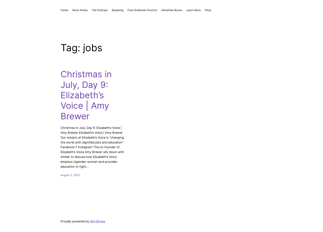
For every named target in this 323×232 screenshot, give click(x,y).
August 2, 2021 (70, 175)
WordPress (97, 221)
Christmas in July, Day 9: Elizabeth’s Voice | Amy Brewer (86, 95)
